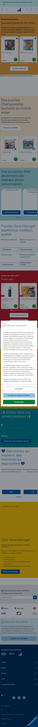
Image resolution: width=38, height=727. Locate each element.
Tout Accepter (19, 402)
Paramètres (19, 389)
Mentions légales (27, 381)
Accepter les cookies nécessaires (19, 395)
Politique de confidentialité (10, 381)
